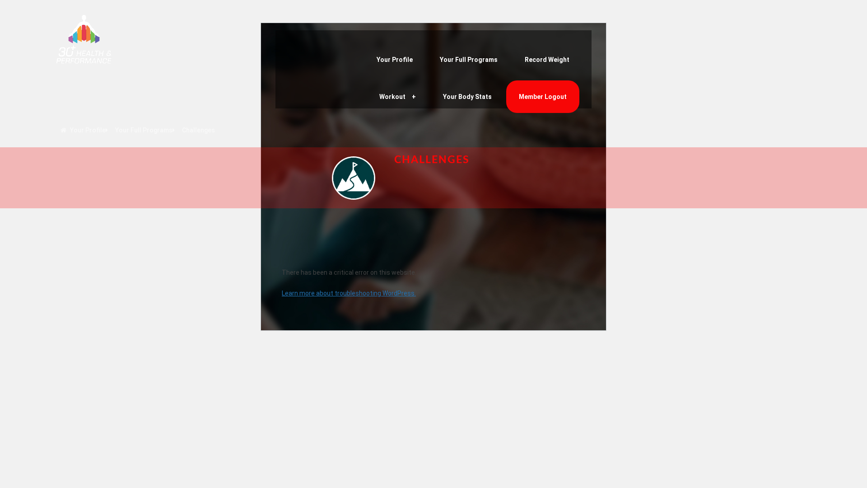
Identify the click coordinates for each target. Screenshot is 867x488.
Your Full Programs (469, 59)
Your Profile (395, 59)
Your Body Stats (467, 96)
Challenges (198, 130)
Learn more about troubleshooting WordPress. (349, 293)
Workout (392, 96)
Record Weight (547, 59)
